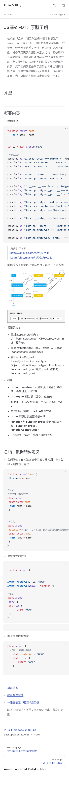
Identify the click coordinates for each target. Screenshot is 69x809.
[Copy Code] (63, 131)
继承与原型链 (15, 695)
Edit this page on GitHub (22, 729)
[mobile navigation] (64, 5)
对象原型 (12, 687)
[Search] (54, 5)
